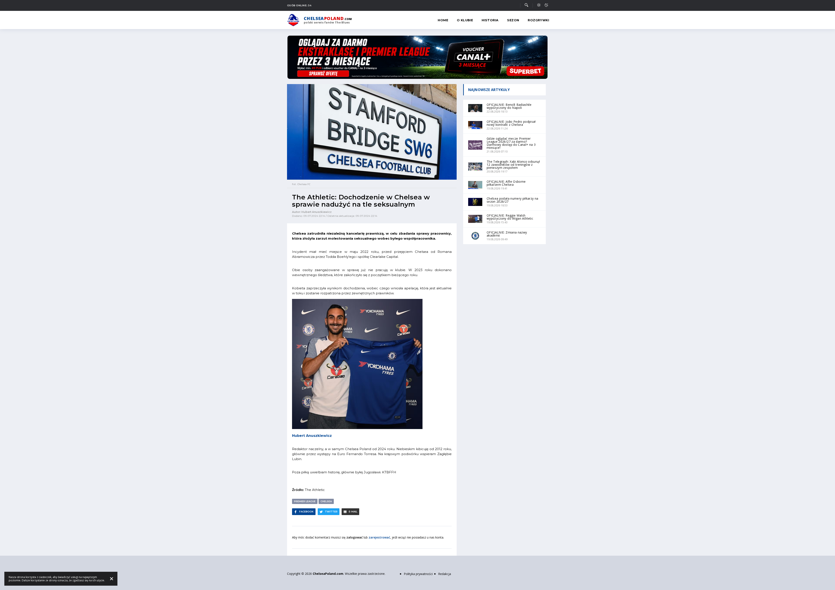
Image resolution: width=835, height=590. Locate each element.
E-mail (353, 511)
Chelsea (326, 501)
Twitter (331, 511)
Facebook (306, 511)
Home (443, 20)
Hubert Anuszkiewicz (312, 436)
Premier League (305, 501)
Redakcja (444, 574)
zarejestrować (379, 537)
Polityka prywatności (418, 574)
